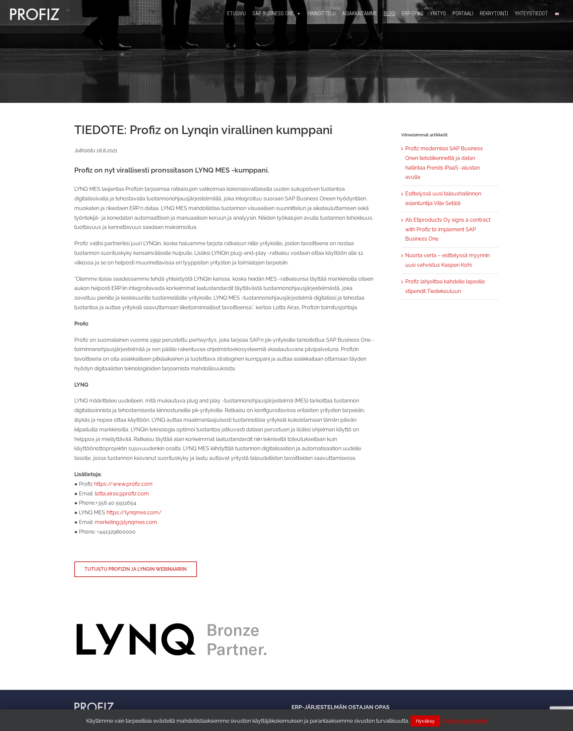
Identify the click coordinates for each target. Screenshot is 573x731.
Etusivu (236, 13)
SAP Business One (273, 13)
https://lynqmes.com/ (134, 512)
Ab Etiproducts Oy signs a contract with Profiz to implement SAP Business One (447, 229)
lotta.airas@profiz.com (122, 493)
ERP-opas (412, 13)
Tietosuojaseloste (464, 721)
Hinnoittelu (322, 13)
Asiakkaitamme (359, 13)
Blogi (389, 13)
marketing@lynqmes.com (126, 522)
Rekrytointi (494, 13)
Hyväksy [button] (425, 721)
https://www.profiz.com (123, 484)
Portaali (463, 13)
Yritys (438, 13)
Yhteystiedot (531, 13)
